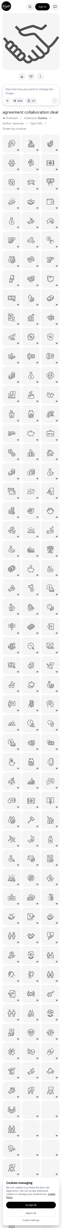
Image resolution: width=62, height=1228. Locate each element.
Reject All (31, 1213)
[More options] (40, 76)
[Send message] (54, 100)
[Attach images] (7, 100)
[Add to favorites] (31, 76)
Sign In (42, 6)
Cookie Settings (31, 1220)
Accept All (31, 1205)
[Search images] (30, 7)
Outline (42, 118)
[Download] (22, 76)
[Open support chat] (55, 7)
